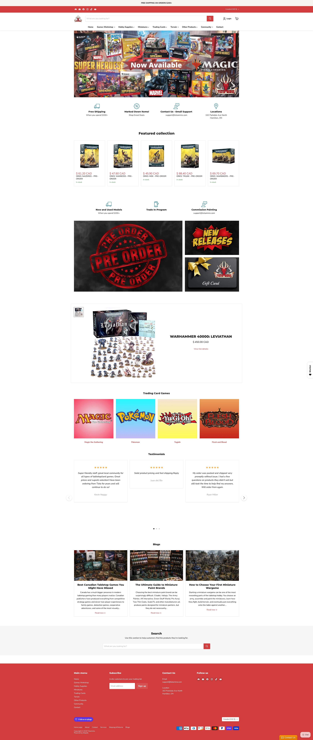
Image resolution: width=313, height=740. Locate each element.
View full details (201, 349)
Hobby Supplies (125, 27)
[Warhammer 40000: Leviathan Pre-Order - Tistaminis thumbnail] (79, 312)
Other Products (189, 27)
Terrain (174, 27)
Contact (219, 27)
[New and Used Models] (109, 208)
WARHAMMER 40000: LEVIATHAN (201, 336)
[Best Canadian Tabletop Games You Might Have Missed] (100, 565)
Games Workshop (105, 27)
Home (90, 27)
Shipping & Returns (116, 727)
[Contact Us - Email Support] (176, 111)
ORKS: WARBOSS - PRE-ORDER (121, 177)
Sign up (142, 686)
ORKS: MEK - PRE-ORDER (154, 176)
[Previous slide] (80, 63)
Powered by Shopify (81, 733)
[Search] (210, 18)
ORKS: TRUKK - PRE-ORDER (189, 176)
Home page (78, 727)
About (87, 727)
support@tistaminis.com (172, 682)
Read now (99, 613)
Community (206, 27)
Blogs (128, 727)
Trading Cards (159, 27)
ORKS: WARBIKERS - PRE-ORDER (222, 177)
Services (103, 727)
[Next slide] (232, 63)
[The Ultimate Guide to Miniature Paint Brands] (156, 565)
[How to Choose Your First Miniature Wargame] (212, 565)
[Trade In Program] (156, 208)
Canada (231, 9)
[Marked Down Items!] (136, 111)
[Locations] (216, 111)
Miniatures (143, 27)
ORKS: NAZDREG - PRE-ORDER (87, 177)
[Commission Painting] (204, 208)
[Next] (244, 498)
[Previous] (69, 498)
